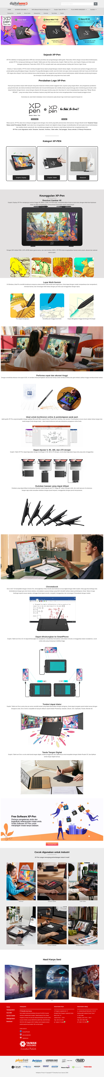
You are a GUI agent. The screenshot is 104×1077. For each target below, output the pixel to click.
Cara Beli (19, 13)
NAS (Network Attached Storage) (40, 9)
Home (8, 1007)
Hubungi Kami (37, 13)
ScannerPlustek (26, 1031)
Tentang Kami (10, 13)
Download (46, 13)
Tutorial (62, 13)
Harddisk (92, 9)
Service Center (27, 13)
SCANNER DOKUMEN (20, 9)
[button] (2, 982)
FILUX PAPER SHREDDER (78, 9)
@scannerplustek (27, 1035)
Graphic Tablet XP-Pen (60, 9)
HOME (9, 9)
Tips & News (54, 13)
